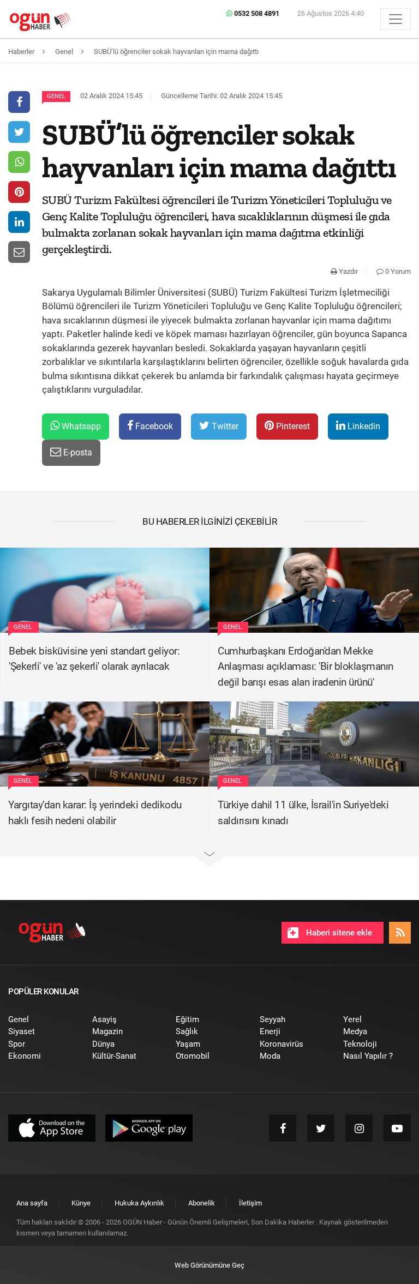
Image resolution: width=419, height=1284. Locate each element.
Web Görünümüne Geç (209, 1265)
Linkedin (362, 426)
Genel (56, 96)
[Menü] (395, 19)
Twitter (224, 426)
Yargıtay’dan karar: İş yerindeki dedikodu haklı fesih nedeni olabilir (95, 813)
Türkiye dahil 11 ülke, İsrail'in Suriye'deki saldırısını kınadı (303, 813)
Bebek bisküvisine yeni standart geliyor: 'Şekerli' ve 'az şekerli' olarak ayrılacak (94, 659)
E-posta (76, 452)
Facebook (153, 426)
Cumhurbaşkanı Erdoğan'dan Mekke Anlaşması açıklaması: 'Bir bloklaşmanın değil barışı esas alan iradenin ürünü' (305, 666)
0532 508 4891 (255, 13)
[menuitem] (42, 1019)
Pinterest (292, 426)
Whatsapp (80, 426)
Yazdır (347, 271)
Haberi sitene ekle (338, 933)
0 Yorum (397, 271)
